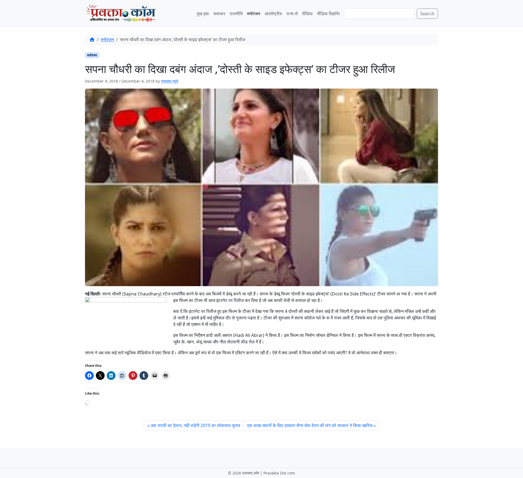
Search (427, 14)
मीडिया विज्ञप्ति (328, 14)
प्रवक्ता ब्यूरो (169, 81)
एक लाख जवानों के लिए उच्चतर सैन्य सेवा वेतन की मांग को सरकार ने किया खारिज (309, 425)
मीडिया (307, 14)
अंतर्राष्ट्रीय (273, 14)
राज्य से (292, 14)
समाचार (219, 14)
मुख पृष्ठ (203, 14)
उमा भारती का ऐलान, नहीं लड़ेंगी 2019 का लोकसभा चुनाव (195, 425)
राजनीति (236, 14)
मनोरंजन (253, 14)
